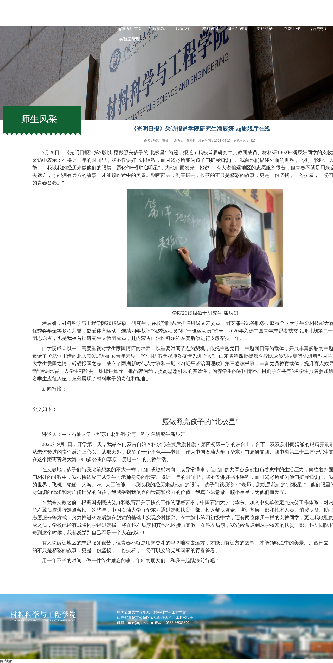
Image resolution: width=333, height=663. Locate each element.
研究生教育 (237, 28)
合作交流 (319, 28)
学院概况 (156, 28)
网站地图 (7, 661)
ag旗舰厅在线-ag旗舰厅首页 (130, 23)
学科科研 (265, 28)
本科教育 (210, 28)
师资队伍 (183, 28)
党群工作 (292, 28)
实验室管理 (129, 39)
